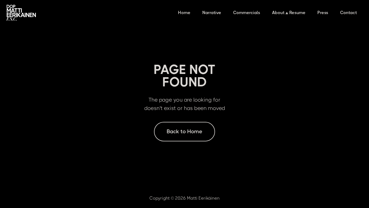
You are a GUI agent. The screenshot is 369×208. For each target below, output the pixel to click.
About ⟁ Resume (289, 12)
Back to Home (184, 131)
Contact (348, 12)
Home (184, 12)
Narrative (211, 12)
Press (322, 12)
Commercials (246, 12)
